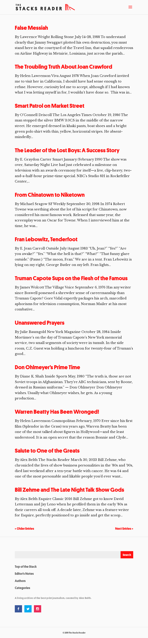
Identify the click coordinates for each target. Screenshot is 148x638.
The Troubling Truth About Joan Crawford (63, 66)
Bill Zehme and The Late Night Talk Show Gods (69, 489)
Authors (20, 581)
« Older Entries (24, 528)
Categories (22, 588)
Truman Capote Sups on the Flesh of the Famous (72, 278)
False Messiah (31, 27)
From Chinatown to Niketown (50, 194)
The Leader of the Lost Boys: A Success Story (67, 150)
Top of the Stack (26, 566)
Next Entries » (124, 528)
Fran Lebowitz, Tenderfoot (46, 239)
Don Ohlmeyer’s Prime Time (47, 367)
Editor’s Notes (24, 573)
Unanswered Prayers (39, 322)
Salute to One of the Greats (47, 450)
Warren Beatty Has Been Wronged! (57, 411)
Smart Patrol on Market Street (49, 105)
